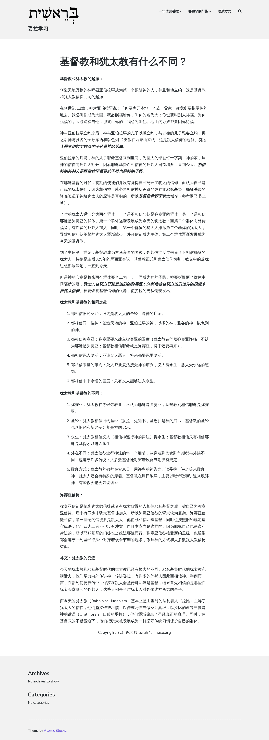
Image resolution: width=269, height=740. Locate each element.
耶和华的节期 (198, 11)
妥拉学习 (38, 28)
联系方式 (224, 11)
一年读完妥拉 (169, 11)
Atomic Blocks (55, 730)
